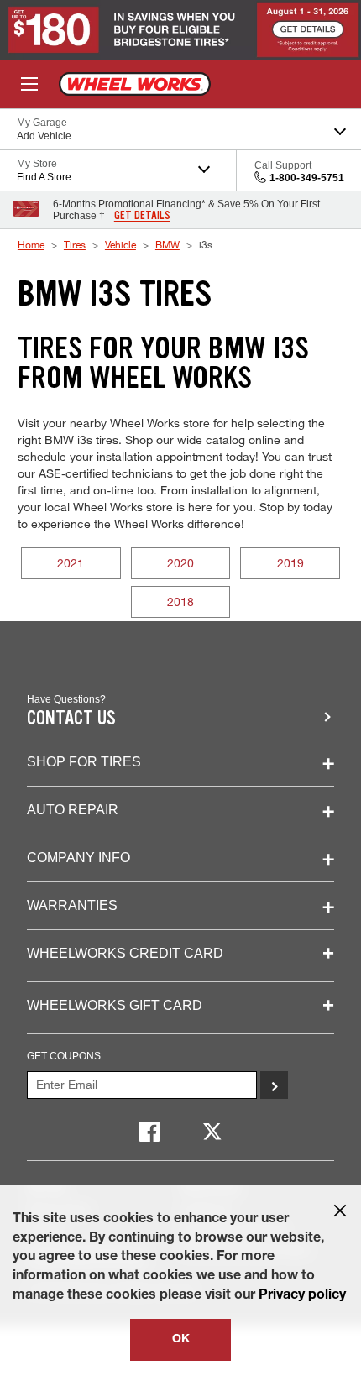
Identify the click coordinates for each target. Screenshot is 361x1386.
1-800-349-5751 (306, 178)
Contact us (71, 718)
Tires (75, 244)
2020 (180, 563)
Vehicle (120, 244)
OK (181, 1340)
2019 (290, 563)
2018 (180, 601)
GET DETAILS (142, 216)
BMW (167, 244)
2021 (70, 563)
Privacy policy (302, 1296)
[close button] (340, 1210)
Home (31, 244)
